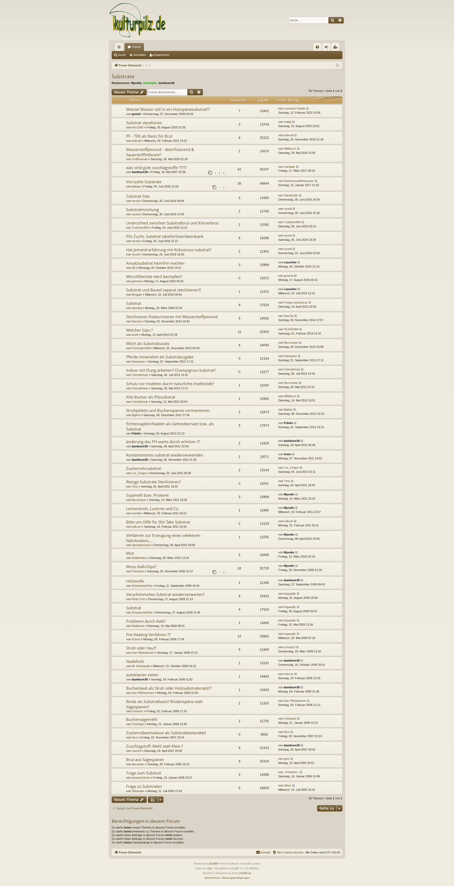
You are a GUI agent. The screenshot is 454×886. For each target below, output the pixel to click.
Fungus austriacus (296, 302)
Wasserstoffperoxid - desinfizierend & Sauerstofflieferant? (160, 152)
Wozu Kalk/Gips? (141, 566)
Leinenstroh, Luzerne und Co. (152, 508)
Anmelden (139, 54)
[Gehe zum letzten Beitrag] (307, 109)
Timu (135, 486)
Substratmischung (142, 209)
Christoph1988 (141, 348)
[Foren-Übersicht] (137, 20)
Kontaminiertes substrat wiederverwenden (164, 455)
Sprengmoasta (141, 545)
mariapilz (289, 166)
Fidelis (136, 433)
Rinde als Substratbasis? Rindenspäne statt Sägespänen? (164, 704)
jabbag (136, 186)
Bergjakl (137, 294)
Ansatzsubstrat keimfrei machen (155, 263)
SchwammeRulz (142, 585)
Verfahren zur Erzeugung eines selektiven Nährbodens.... (163, 538)
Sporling (137, 308)
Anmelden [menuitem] (327, 48)
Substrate (123, 76)
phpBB (213, 863)
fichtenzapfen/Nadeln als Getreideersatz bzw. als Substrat (170, 426)
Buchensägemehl (141, 719)
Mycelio (136, 83)
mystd (136, 200)
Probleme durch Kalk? (146, 621)
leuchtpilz (150, 83)
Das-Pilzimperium (143, 652)
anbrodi (136, 140)
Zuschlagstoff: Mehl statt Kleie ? (154, 746)
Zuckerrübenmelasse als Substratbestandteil (166, 732)
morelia (136, 513)
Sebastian (138, 791)
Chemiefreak (140, 374)
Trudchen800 (140, 227)
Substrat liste (137, 196)
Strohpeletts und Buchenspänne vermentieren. (168, 410)
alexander (138, 764)
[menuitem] (317, 47)
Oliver (287, 785)
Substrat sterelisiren (144, 122)
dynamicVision (141, 777)
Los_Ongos (139, 473)
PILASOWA (291, 329)
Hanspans (138, 361)
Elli (133, 267)
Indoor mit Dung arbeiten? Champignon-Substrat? (171, 370)
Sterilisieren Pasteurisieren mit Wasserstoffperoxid (172, 316)
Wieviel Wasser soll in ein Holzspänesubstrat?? (168, 109)
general (136, 281)
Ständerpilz (291, 195)
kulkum (136, 526)
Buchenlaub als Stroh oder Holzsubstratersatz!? (168, 688)
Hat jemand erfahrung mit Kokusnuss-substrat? (168, 249)
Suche (122, 54)
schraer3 (289, 647)
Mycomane (291, 342)
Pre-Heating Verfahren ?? (148, 634)
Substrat (133, 303)
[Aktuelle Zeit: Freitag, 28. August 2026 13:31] (337, 65)
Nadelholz (135, 661)
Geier (287, 454)
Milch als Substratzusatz (147, 343)
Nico (134, 737)
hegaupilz (290, 593)
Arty (209, 868)
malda (287, 121)
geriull (136, 114)
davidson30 (166, 83)
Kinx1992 (137, 127)
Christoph (138, 571)
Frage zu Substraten (144, 786)
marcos (288, 673)
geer (287, 758)
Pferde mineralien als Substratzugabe (159, 356)
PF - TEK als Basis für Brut (149, 136)
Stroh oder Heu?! (141, 648)
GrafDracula (139, 159)
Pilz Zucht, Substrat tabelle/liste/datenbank (165, 236)
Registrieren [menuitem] (336, 48)
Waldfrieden (139, 557)
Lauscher (290, 262)
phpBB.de (245, 873)
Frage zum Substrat (143, 772)
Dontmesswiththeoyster (299, 180)
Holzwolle (135, 581)
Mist (130, 553)
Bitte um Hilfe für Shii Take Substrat (158, 522)
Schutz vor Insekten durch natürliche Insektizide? (170, 383)
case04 (136, 750)
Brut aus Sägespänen (145, 759)
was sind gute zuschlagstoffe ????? (156, 167)
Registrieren (161, 54)
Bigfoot (136, 415)
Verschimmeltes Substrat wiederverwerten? (165, 594)
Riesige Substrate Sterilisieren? (153, 481)
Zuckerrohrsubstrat (143, 468)
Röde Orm (138, 599)
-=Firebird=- (291, 772)
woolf (135, 334)
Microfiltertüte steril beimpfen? (154, 276)
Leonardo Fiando (294, 108)
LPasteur (137, 711)
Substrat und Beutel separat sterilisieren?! (163, 289)
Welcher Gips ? (139, 330)
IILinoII (136, 639)
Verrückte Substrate (144, 181)
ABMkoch (290, 148)
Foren (136, 47)
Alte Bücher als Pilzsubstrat (150, 397)
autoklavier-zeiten (142, 674)
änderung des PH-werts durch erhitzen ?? (163, 441)
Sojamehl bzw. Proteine (147, 495)
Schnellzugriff (120, 48)
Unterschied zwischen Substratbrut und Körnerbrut (172, 223)
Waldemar (138, 625)
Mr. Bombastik (141, 666)
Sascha (136, 321)
